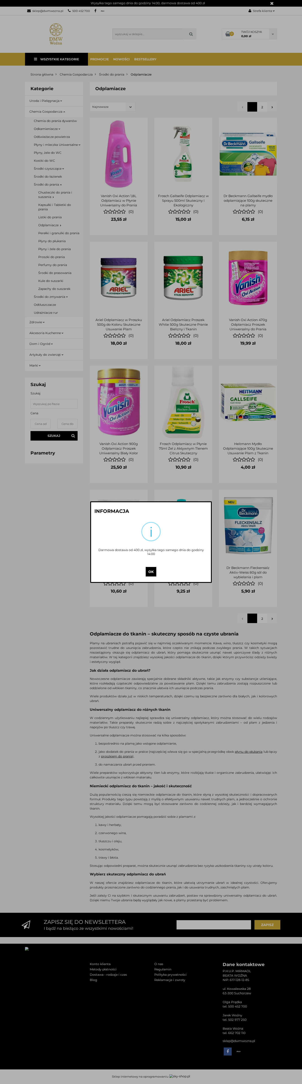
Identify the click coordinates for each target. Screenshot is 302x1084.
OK (151, 572)
